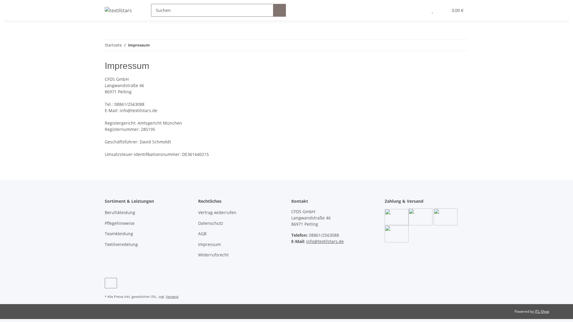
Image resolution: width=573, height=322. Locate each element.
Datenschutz (210, 223)
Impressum (209, 244)
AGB (202, 233)
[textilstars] (118, 10)
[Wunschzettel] (432, 10)
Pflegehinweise (120, 223)
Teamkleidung (119, 233)
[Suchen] (279, 10)
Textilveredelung (121, 244)
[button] (420, 10)
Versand (172, 296)
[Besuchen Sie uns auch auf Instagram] (111, 283)
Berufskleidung (120, 212)
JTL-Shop (542, 311)
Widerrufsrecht (213, 255)
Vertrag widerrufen (217, 212)
